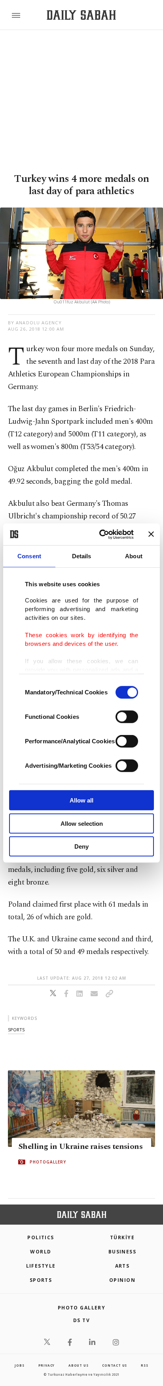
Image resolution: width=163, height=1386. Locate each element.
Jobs (19, 1365)
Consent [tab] (29, 556)
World (40, 1251)
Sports (41, 1280)
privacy (46, 1365)
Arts (122, 1266)
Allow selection (82, 823)
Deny (81, 846)
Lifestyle (41, 1266)
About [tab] (133, 556)
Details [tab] (81, 556)
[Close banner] (151, 534)
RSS (144, 1365)
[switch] (127, 717)
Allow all (81, 800)
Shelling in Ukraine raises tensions (80, 1146)
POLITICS (40, 1237)
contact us (114, 1365)
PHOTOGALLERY (48, 1162)
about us (78, 1365)
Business (122, 1251)
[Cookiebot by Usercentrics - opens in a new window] (101, 534)
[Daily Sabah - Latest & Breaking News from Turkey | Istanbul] (81, 15)
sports (16, 1029)
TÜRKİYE (122, 1237)
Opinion (122, 1280)
